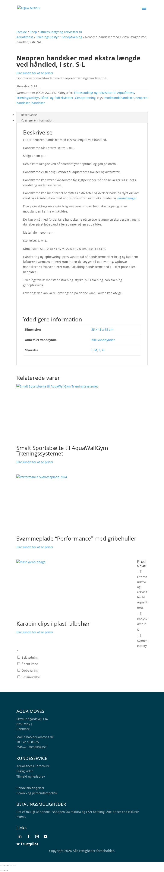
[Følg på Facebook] (28, 836)
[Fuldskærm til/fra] (6, 865)
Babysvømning (142, 624)
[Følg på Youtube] (45, 836)
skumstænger (127, 198)
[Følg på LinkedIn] (19, 836)
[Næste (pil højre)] (6, 870)
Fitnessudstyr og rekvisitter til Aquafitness (104, 93)
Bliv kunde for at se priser (34, 73)
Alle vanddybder (103, 340)
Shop (33, 32)
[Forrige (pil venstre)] (1, 870)
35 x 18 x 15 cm (102, 329)
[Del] (10, 865)
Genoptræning (72, 37)
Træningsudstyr (47, 37)
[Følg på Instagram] (37, 836)
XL (103, 350)
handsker (38, 103)
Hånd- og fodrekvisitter (57, 98)
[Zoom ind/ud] (1, 865)
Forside (21, 32)
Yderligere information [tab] (37, 120)
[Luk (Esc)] (14, 865)
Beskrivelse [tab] (29, 115)
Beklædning (30, 657)
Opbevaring (30, 670)
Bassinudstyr (31, 677)
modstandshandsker (119, 98)
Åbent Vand (30, 664)
